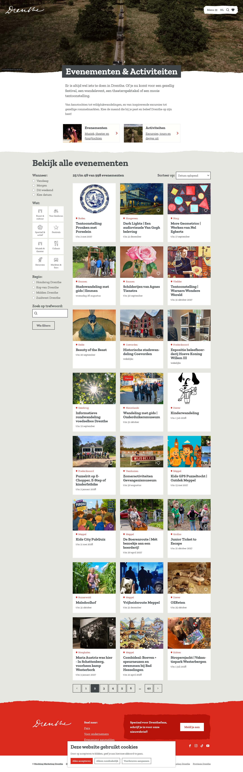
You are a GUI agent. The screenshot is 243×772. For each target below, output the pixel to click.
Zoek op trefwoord (47, 306)
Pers (87, 728)
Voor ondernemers (96, 734)
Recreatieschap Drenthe (178, 763)
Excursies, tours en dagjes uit (158, 136)
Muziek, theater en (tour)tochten (97, 136)
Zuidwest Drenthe (48, 298)
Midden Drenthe (47, 292)
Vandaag (42, 181)
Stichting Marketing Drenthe (48, 763)
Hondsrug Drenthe (48, 282)
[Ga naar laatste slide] (119, 62)
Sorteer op (166, 175)
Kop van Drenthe (47, 287)
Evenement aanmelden (99, 740)
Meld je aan (192, 727)
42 (149, 689)
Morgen (42, 185)
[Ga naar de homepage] (24, 9)
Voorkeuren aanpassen (136, 760)
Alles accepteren (81, 760)
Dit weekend (45, 190)
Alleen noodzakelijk (107, 760)
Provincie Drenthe (202, 763)
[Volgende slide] (124, 62)
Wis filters (43, 325)
